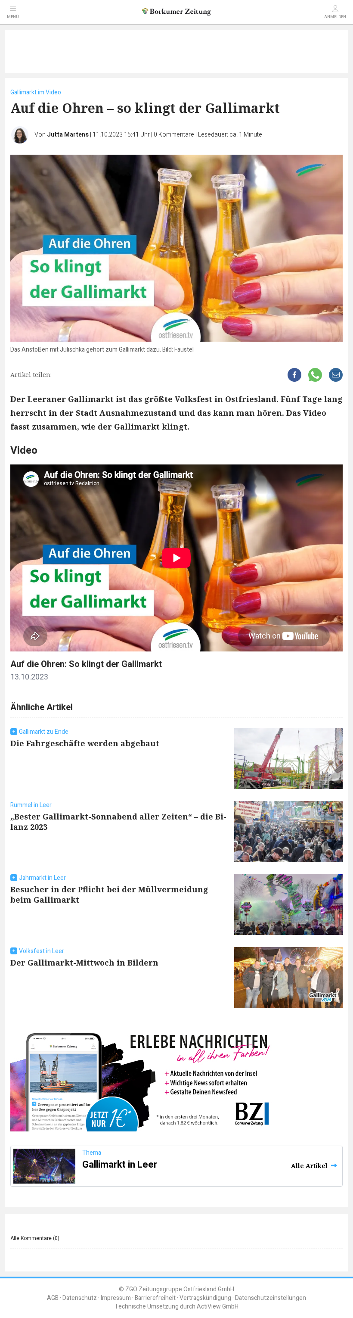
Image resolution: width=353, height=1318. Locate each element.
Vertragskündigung (205, 1297)
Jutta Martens (68, 134)
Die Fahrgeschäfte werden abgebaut (84, 743)
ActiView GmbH (217, 1306)
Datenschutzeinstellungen (270, 1297)
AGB (53, 1297)
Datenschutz (79, 1297)
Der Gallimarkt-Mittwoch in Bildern (84, 962)
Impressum (116, 1297)
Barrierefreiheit (155, 1297)
